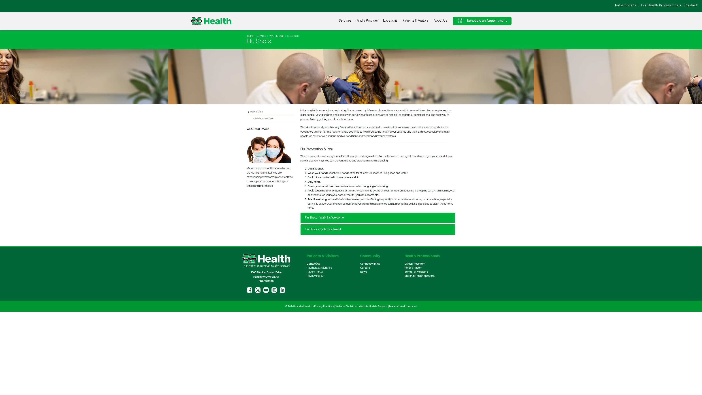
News (363, 272)
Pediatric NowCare (264, 119)
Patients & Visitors (416, 20)
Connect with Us (370, 264)
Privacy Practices (324, 306)
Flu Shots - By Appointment (322, 229)
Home (250, 36)
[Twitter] (258, 290)
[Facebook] (249, 290)
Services (345, 20)
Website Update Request (373, 306)
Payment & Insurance (319, 268)
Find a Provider (367, 20)
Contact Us (313, 264)
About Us (440, 20)
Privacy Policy (315, 276)
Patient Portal (315, 272)
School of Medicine (416, 272)
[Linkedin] (282, 290)
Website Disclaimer (346, 306)
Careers (365, 268)
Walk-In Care (276, 36)
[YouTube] (266, 290)
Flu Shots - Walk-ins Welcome (324, 217)
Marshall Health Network (420, 276)
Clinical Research (415, 264)
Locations (390, 20)
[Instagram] (274, 290)
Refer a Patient (413, 268)
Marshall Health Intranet (403, 306)
